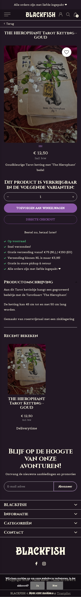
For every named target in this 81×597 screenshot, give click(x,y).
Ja (37, 585)
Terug (10, 23)
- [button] (8, 196)
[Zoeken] (68, 14)
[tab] (40, 282)
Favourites (66, 52)
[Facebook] (36, 564)
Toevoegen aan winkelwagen (40, 208)
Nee (54, 585)
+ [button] (73, 196)
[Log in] (60, 14)
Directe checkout (40, 219)
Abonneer (65, 486)
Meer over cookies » (41, 592)
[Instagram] (44, 564)
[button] (7, 14)
